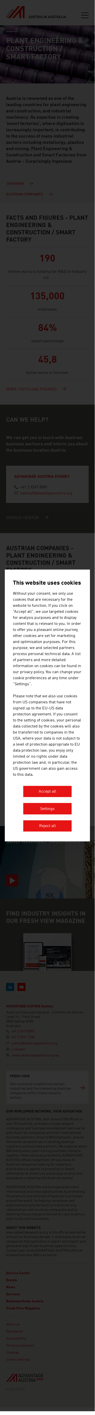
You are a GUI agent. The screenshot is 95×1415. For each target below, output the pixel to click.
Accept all (47, 792)
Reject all (47, 826)
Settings (47, 809)
